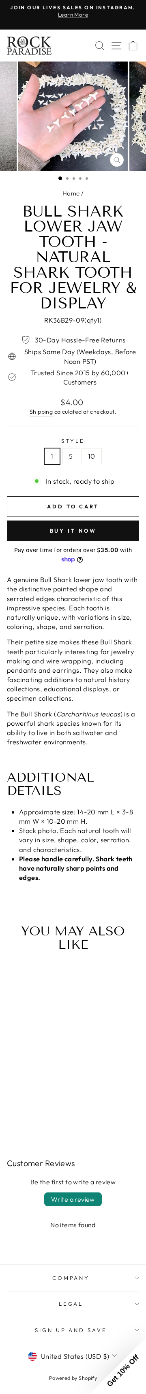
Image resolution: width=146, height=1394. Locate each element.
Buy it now (73, 530)
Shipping (41, 411)
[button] (117, 1365)
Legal (71, 1303)
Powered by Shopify (73, 1378)
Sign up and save (71, 1330)
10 (91, 456)
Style (73, 441)
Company (71, 1278)
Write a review (73, 1199)
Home (71, 193)
